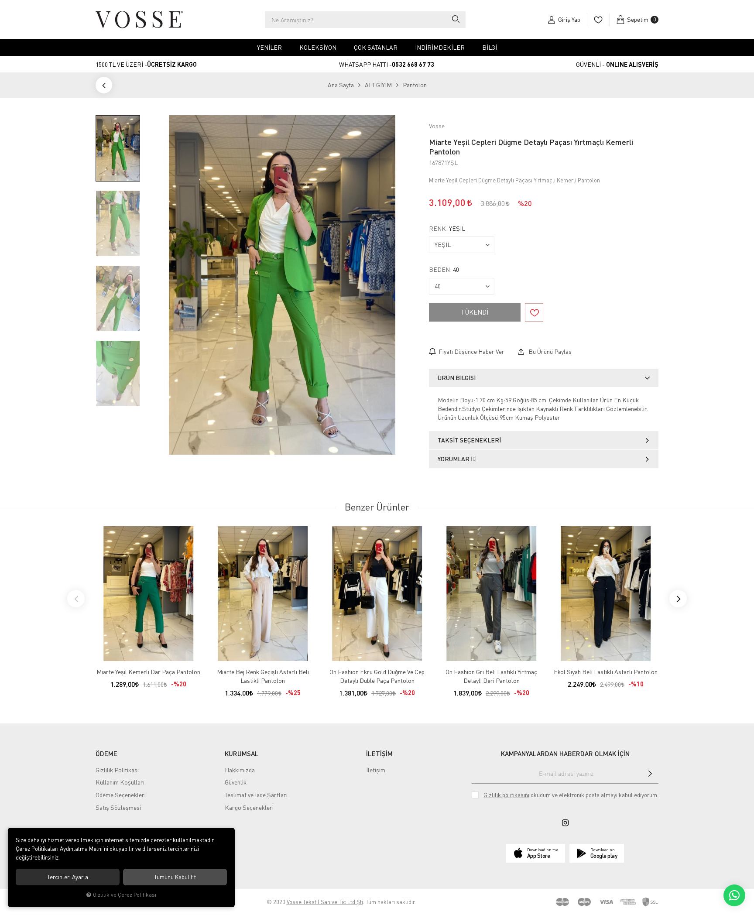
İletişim (375, 770)
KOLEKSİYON (317, 47)
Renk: (447, 228)
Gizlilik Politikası (117, 770)
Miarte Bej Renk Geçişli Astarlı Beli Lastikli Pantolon (263, 676)
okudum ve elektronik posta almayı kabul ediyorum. (570, 795)
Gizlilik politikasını (506, 795)
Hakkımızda (240, 770)
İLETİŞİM (379, 753)
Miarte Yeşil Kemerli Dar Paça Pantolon (148, 671)
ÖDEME (106, 753)
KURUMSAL (242, 753)
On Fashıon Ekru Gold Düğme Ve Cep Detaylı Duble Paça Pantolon (377, 676)
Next (678, 598)
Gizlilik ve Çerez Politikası (124, 894)
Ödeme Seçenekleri (121, 794)
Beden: (444, 269)
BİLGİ (489, 47)
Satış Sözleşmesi (118, 807)
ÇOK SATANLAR (376, 47)
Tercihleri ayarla (67, 877)
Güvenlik (236, 782)
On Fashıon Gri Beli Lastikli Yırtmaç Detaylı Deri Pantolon (491, 676)
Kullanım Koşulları (120, 782)
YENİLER (269, 47)
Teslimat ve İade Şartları (256, 794)
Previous (76, 598)
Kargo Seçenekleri (249, 807)
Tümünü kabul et (175, 877)
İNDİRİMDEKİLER (440, 47)
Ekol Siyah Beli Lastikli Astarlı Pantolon (606, 671)
